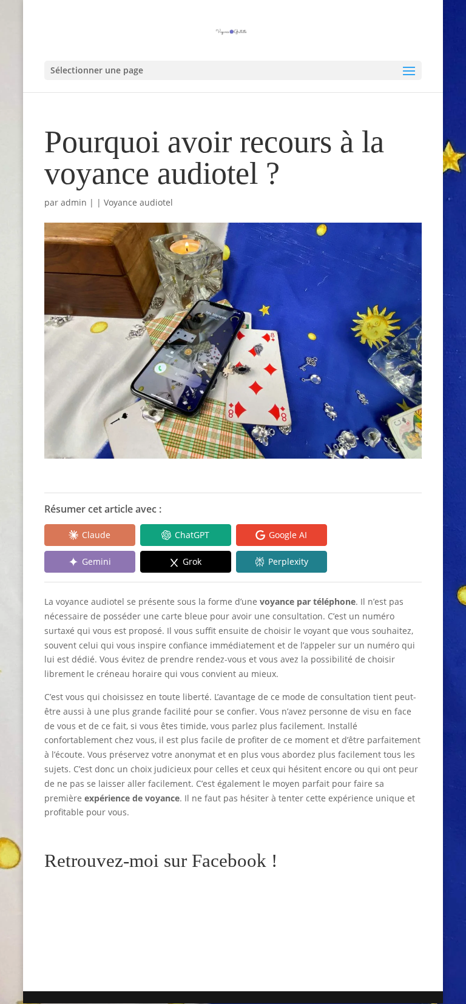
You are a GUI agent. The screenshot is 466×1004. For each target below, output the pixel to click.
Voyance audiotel (138, 202)
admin (74, 202)
